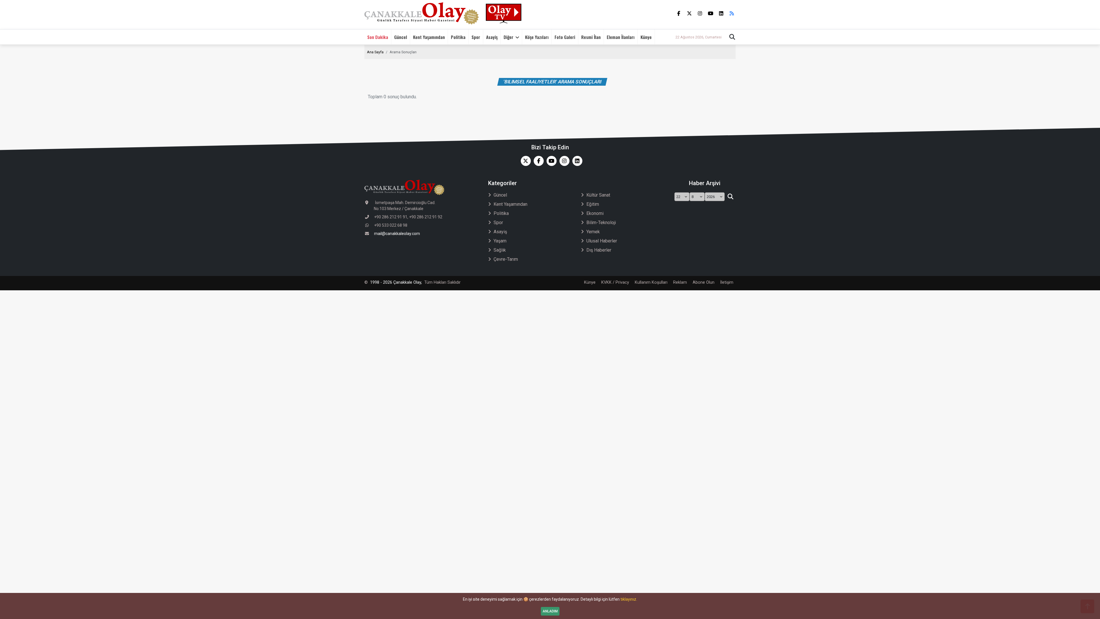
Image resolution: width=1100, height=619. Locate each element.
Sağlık (500, 250)
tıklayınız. (628, 599)
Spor (476, 37)
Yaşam (500, 241)
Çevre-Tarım (506, 259)
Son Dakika (377, 37)
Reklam (680, 282)
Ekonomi (595, 213)
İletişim (726, 282)
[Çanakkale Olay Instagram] (563, 161)
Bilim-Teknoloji (601, 222)
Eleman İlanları (621, 37)
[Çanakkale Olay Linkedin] (575, 161)
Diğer (508, 37)
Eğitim (592, 204)
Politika (458, 37)
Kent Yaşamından (429, 37)
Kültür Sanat (598, 195)
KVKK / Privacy (615, 282)
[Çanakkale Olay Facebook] (537, 161)
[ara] (730, 196)
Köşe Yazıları (537, 37)
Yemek (593, 231)
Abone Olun (703, 282)
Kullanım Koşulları (651, 282)
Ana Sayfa (375, 52)
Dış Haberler (598, 250)
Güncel (400, 37)
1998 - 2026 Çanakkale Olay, (396, 282)
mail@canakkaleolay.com (397, 233)
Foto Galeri (565, 37)
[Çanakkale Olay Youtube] (550, 161)
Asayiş (492, 37)
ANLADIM (550, 611)
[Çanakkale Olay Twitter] (524, 161)
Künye (646, 37)
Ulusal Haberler (601, 241)
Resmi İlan (591, 37)
